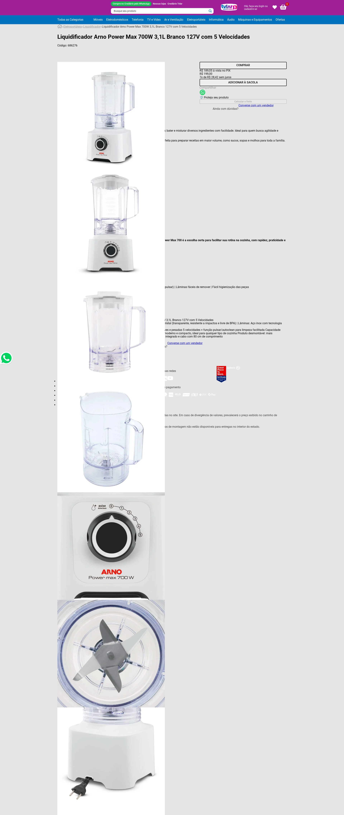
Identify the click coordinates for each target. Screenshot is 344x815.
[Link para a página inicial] (59, 27)
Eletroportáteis (72, 26)
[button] (74, 19)
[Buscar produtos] (211, 11)
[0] (283, 7)
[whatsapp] (202, 92)
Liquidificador (92, 26)
